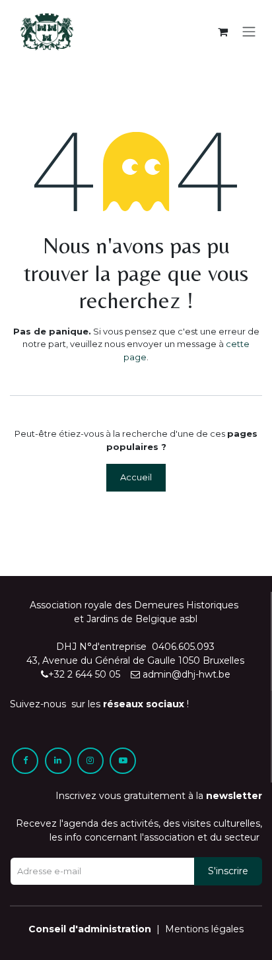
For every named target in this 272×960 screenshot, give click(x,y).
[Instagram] (90, 761)
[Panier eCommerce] (222, 31)
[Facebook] (25, 761)
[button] (228, 871)
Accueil (136, 477)
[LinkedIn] (58, 761)
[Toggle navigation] (249, 32)
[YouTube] (123, 761)
